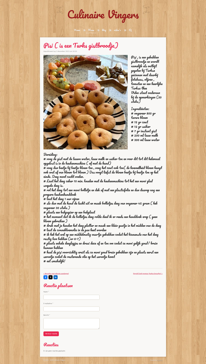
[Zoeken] (130, 30)
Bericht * (46, 315)
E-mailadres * (48, 303)
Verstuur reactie (51, 334)
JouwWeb (160, 360)
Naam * (46, 292)
